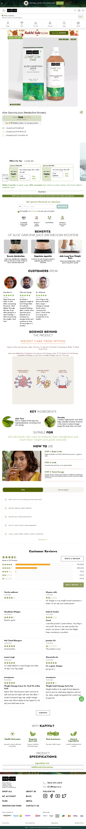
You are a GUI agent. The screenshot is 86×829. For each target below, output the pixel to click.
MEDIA (29, 801)
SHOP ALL (7, 791)
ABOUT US (31, 791)
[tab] (38, 107)
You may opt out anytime (46, 211)
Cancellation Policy (79, 823)
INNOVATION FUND (12, 805)
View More (42, 540)
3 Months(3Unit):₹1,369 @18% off (17, 135)
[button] (80, 16)
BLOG (29, 796)
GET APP (60, 3)
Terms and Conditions (30, 823)
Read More (42, 192)
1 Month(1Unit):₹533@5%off (15, 128)
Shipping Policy (54, 823)
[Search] (75, 10)
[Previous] (1, 301)
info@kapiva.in (54, 786)
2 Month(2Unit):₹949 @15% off (16, 132)
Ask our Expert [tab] (63, 490)
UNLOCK (62, 206)
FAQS (5, 801)
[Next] (85, 301)
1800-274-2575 (54, 783)
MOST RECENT (72, 585)
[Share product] (81, 112)
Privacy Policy (5, 823)
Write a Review (72, 558)
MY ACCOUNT (9, 796)
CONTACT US (32, 805)
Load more (43, 713)
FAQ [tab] (23, 490)
